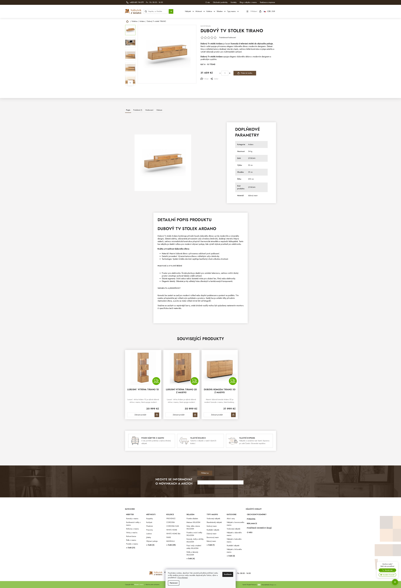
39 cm (250, 172)
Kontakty (234, 2)
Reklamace (252, 523)
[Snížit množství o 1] (220, 73)
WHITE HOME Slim (173, 533)
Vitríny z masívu (131, 532)
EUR (273, 11)
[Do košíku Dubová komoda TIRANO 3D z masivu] (233, 415)
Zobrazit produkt (140, 415)
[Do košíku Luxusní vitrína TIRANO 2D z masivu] (195, 415)
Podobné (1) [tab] (137, 110)
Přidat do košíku (246, 73)
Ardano (219, 43)
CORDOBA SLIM (172, 526)
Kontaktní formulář (389, 575)
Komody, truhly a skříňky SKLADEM (195, 540)
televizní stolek (247, 43)
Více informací (182, 577)
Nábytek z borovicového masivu (235, 523)
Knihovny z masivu (132, 529)
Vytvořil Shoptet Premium (249, 585)
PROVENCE (170, 518)
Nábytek (130, 514)
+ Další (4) (191, 558)
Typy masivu (212, 514)
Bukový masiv (211, 541)
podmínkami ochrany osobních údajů (226, 488)
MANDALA (170, 541)
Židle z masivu (131, 540)
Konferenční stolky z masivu (133, 523)
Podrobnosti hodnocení (227, 37)
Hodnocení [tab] (149, 110)
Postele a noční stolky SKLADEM (194, 534)
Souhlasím (228, 574)
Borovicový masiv (213, 537)
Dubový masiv (211, 533)
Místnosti (151, 514)
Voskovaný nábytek (213, 518)
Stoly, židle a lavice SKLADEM (193, 527)
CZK (269, 11)
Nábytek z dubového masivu (234, 534)
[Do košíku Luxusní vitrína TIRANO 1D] (157, 415)
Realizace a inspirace (267, 2)
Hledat (171, 10)
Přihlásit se (205, 473)
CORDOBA (170, 522)
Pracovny (149, 530)
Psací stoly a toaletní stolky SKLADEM (194, 546)
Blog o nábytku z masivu (248, 2)
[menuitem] (189, 11)
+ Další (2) (231, 556)
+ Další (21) (130, 547)
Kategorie (232, 514)
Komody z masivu (132, 518)
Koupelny (149, 518)
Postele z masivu (132, 544)
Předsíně (149, 526)
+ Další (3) (150, 545)
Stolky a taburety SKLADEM (192, 553)
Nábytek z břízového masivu (234, 550)
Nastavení (173, 583)
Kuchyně (149, 522)
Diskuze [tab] (159, 110)
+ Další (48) (171, 545)
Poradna (251, 519)
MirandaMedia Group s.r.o (269, 585)
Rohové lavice (131, 536)
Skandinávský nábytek (214, 522)
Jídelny (148, 537)
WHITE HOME (171, 530)
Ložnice (149, 533)
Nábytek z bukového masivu (234, 540)
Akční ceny (231, 518)
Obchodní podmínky (220, 2)
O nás (207, 2)
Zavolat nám (389, 570)
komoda (234, 43)
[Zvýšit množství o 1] (229, 73)
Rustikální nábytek (213, 530)
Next (130, 82)
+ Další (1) (210, 545)
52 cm (250, 165)
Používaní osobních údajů (259, 528)
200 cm (251, 179)
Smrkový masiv (212, 526)
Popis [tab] (128, 110)
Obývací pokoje (152, 541)
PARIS (168, 537)
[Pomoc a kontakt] (395, 582)
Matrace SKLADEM (193, 522)
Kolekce (170, 514)
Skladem (190, 514)
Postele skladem (192, 518)
